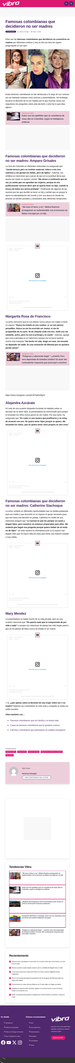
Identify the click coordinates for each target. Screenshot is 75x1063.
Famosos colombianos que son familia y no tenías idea (34, 720)
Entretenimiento (11, 31)
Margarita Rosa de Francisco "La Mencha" (51, 751)
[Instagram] (20, 1042)
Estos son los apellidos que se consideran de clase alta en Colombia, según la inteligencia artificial (43, 118)
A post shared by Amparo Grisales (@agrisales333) (37, 307)
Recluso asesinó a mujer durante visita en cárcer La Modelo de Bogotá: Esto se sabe (37, 968)
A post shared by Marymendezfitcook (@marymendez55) (37, 696)
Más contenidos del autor (36, 777)
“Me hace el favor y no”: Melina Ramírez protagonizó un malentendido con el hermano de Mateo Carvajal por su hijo (44, 210)
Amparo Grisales (22, 751)
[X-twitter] (14, 1042)
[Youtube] (8, 1042)
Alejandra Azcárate (10, 751)
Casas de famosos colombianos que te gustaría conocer (35, 725)
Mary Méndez (9, 755)
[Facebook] (3, 1042)
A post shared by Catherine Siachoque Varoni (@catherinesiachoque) (37, 604)
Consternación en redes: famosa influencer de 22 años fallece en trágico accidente (36, 984)
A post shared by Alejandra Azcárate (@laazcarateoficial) (37, 492)
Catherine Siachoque (34, 751)
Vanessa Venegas (24, 31)
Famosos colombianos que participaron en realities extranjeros (37, 730)
